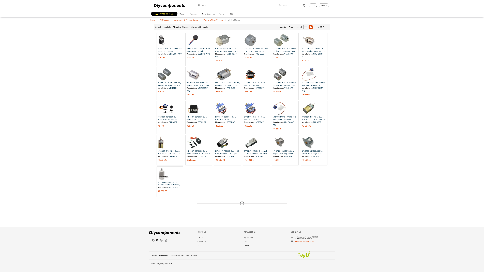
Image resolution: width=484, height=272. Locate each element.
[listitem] (218, 238)
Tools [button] (222, 14)
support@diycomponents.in (305, 242)
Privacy (194, 255)
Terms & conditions (160, 255)
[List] (306, 27)
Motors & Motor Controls (213, 20)
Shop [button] (182, 14)
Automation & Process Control (186, 20)
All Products (164, 20)
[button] (238, 5)
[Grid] (311, 27)
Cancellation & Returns (179, 255)
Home (152, 20)
